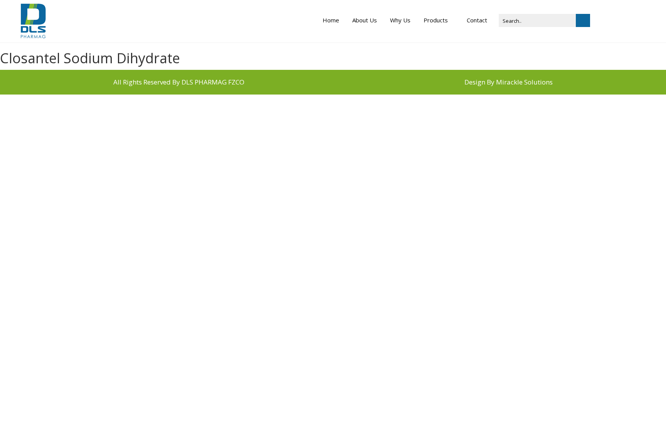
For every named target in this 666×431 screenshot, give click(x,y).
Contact (477, 20)
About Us (364, 20)
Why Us (400, 20)
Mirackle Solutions (524, 82)
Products (436, 20)
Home (331, 20)
